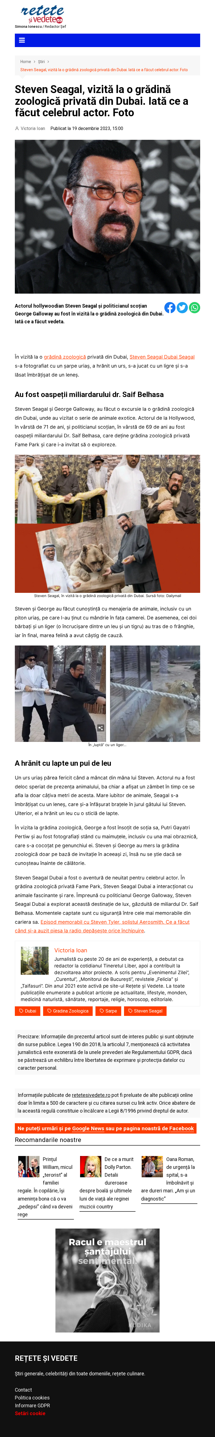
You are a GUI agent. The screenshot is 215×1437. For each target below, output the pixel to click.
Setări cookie (30, 1413)
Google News (88, 1128)
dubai (30, 1011)
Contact (23, 1390)
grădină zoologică (65, 357)
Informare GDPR (32, 1405)
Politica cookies (32, 1398)
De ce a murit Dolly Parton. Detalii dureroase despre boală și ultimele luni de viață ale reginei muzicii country (107, 1183)
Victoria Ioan (33, 128)
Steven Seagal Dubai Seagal (162, 357)
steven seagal (148, 1011)
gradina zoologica (70, 1011)
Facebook (181, 1128)
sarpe (111, 1011)
